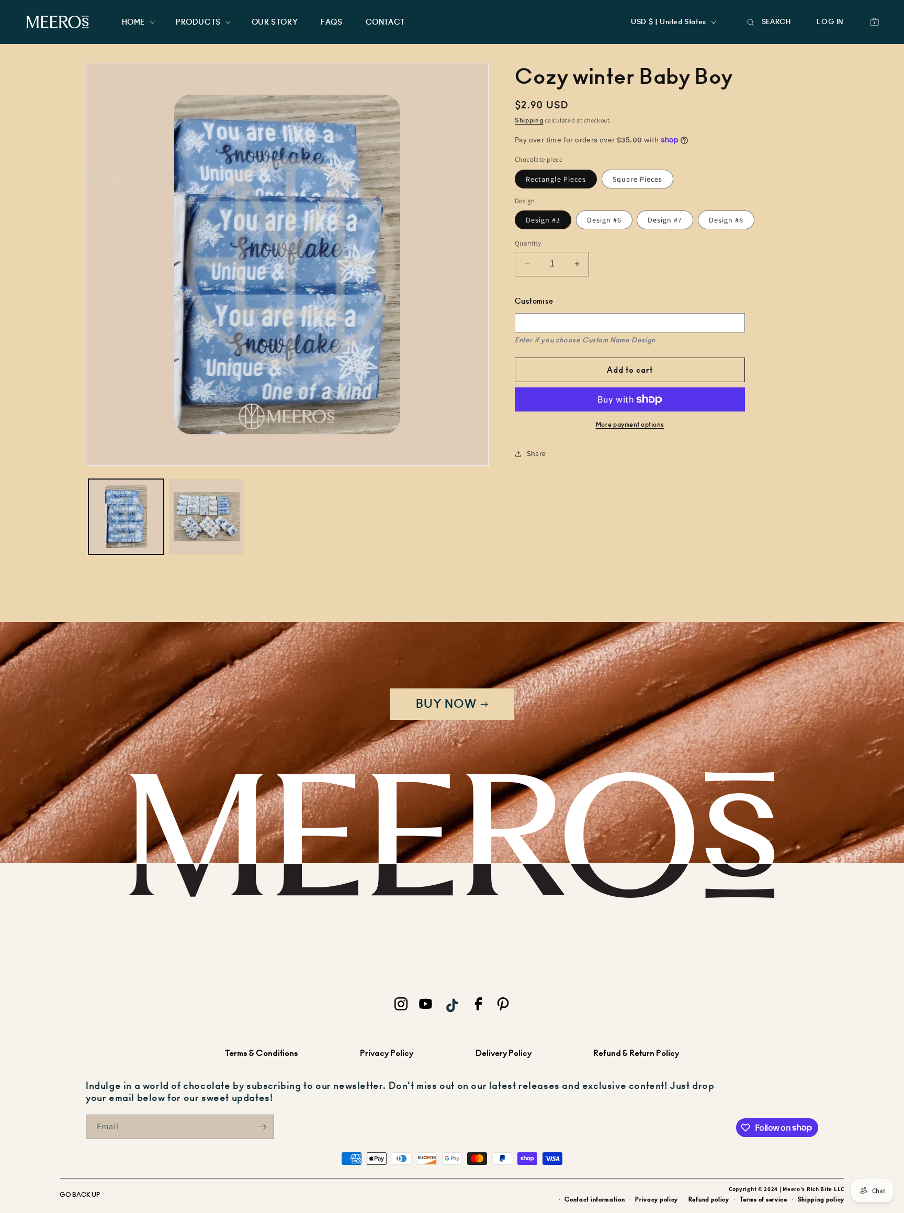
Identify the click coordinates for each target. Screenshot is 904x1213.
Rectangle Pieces (556, 178)
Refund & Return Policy (636, 1053)
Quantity (528, 243)
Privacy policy (656, 1199)
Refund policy (708, 1199)
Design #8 (726, 220)
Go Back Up (80, 1194)
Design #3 (543, 220)
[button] (137, 22)
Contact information (594, 1199)
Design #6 (604, 220)
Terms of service (763, 1199)
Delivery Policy (504, 1053)
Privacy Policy (386, 1053)
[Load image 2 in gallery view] (206, 516)
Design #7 (665, 220)
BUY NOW (446, 703)
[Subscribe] (262, 1127)
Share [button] (536, 453)
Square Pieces (637, 178)
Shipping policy (821, 1199)
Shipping (529, 120)
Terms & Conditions (261, 1053)
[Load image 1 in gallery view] (126, 516)
